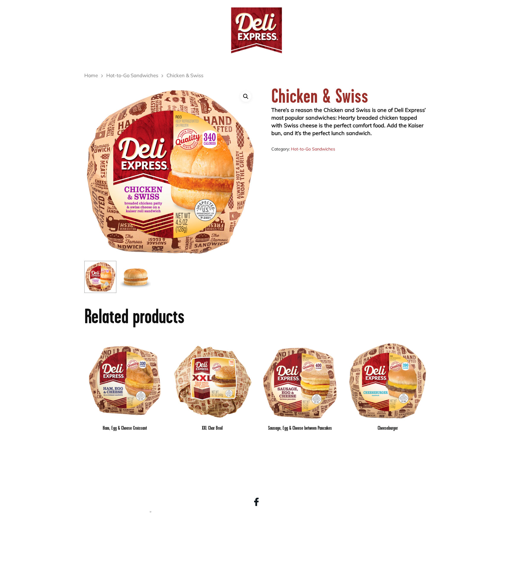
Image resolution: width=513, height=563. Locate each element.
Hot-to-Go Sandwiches (132, 76)
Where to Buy (391, 18)
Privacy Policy (256, 535)
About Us (196, 18)
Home (91, 76)
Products (135, 18)
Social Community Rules (256, 543)
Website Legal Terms (256, 527)
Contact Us (320, 18)
